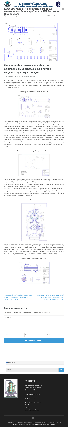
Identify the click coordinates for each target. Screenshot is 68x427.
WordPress (52, 424)
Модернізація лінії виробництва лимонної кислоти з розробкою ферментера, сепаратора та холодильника (50, 297)
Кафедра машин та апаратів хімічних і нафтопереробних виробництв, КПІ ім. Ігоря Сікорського (31, 11)
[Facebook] (33, 418)
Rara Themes (38, 424)
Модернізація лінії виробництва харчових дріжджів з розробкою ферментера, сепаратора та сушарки (18, 297)
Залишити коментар (29, 76)
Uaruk (18, 76)
